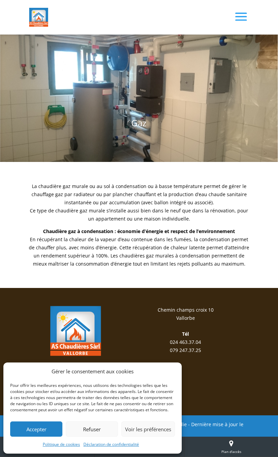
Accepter (36, 429)
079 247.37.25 (185, 350)
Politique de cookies (61, 444)
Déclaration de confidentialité (111, 444)
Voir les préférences (148, 429)
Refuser (92, 429)
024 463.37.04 (185, 342)
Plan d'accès (231, 451)
